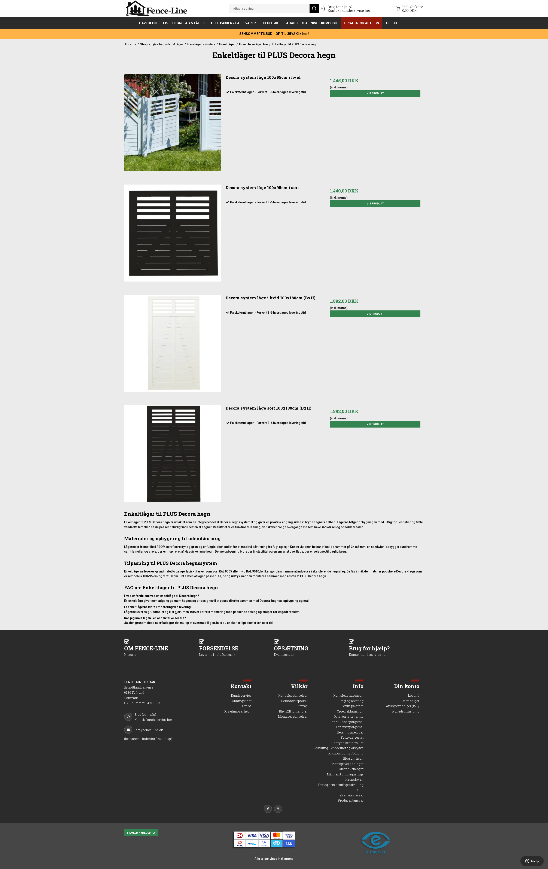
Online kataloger (351, 769)
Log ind (413, 695)
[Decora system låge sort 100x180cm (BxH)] (172, 453)
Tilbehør (270, 23)
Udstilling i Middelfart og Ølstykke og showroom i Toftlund (338, 750)
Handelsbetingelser (292, 695)
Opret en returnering (348, 716)
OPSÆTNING (291, 651)
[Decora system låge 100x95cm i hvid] (172, 122)
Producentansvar (350, 800)
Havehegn (148, 23)
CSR (360, 790)
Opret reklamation (350, 711)
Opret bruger (410, 701)
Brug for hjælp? (369, 651)
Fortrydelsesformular (347, 743)
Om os (247, 706)
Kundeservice (241, 695)
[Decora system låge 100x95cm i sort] (172, 233)
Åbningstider (242, 701)
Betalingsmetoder (350, 732)
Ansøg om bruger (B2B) (402, 706)
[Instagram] (279, 809)
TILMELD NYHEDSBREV (141, 832)
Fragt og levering (351, 701)
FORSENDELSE (218, 651)
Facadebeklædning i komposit (311, 23)
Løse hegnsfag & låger (184, 23)
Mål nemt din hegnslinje (345, 774)
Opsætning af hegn (361, 23)
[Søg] (314, 8)
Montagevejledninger (347, 764)
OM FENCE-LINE (146, 651)
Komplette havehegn (348, 695)
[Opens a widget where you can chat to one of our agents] (532, 861)
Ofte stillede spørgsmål (346, 722)
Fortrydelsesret (352, 737)
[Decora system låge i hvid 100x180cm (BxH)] (172, 343)
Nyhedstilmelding (405, 711)
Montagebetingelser (292, 716)
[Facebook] (269, 809)
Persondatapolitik (294, 701)
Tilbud (391, 23)
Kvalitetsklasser (351, 795)
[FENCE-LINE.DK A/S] (157, 8)
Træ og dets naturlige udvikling (340, 785)
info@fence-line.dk (148, 730)
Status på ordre (352, 706)
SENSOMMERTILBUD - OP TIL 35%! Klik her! (274, 34)
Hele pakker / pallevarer (233, 23)
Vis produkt (375, 93)
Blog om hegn (353, 758)
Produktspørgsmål (349, 727)
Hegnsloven (354, 779)
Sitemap (301, 706)
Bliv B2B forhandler (293, 711)
